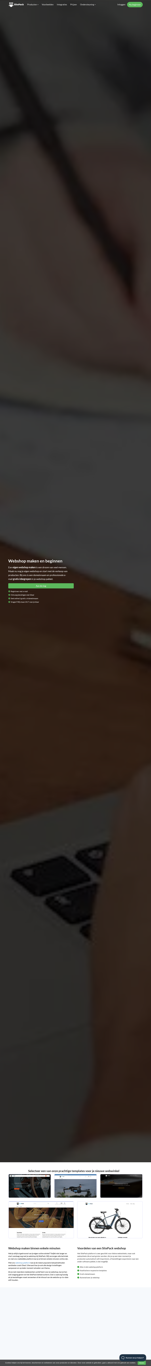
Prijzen (73, 4)
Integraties (62, 4)
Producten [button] (32, 4)
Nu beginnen (135, 4)
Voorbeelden (48, 4)
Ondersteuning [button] (87, 4)
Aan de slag (41, 586)
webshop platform (22, 1263)
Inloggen (121, 4)
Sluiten (141, 1363)
